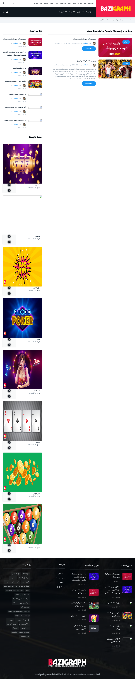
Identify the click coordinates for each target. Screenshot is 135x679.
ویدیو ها (59, 578)
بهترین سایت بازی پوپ (22, 620)
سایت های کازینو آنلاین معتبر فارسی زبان (78, 604)
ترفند (61, 582)
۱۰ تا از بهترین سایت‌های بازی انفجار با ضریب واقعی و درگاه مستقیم (14, 54)
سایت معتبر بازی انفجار (22, 594)
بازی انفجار (36, 288)
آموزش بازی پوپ (12, 624)
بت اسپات (13, 578)
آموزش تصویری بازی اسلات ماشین (15, 107)
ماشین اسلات (35, 185)
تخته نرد (37, 236)
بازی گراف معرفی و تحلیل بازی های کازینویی (115, 8)
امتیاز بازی (59, 587)
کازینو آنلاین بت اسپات (12, 582)
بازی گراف (85, 43)
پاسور (38, 442)
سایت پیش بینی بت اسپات (21, 603)
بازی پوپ (10, 620)
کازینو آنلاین (26, 582)
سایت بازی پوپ (25, 636)
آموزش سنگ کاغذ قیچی (78, 616)
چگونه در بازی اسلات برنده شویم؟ (15, 81)
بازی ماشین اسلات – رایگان (17, 94)
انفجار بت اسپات (24, 586)
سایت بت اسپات (24, 632)
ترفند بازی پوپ (25, 628)
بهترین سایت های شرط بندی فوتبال (84, 39)
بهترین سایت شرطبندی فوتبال (86, 61)
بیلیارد (38, 545)
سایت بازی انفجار (24, 578)
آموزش (126, 42)
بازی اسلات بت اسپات (19, 68)
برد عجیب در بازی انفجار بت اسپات (19, 611)
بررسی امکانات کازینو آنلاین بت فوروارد (79, 627)
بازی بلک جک (25, 607)
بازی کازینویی (16, 573)
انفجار (28, 590)
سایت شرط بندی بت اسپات (21, 599)
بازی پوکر (15, 628)
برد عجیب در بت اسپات (22, 615)
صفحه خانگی (127, 20)
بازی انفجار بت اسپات (10, 586)
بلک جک (37, 390)
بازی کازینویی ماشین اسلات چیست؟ (15, 120)
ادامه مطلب (88, 48)
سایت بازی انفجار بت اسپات (14, 590)
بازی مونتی (36, 493)
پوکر (38, 339)
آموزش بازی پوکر (25, 624)
